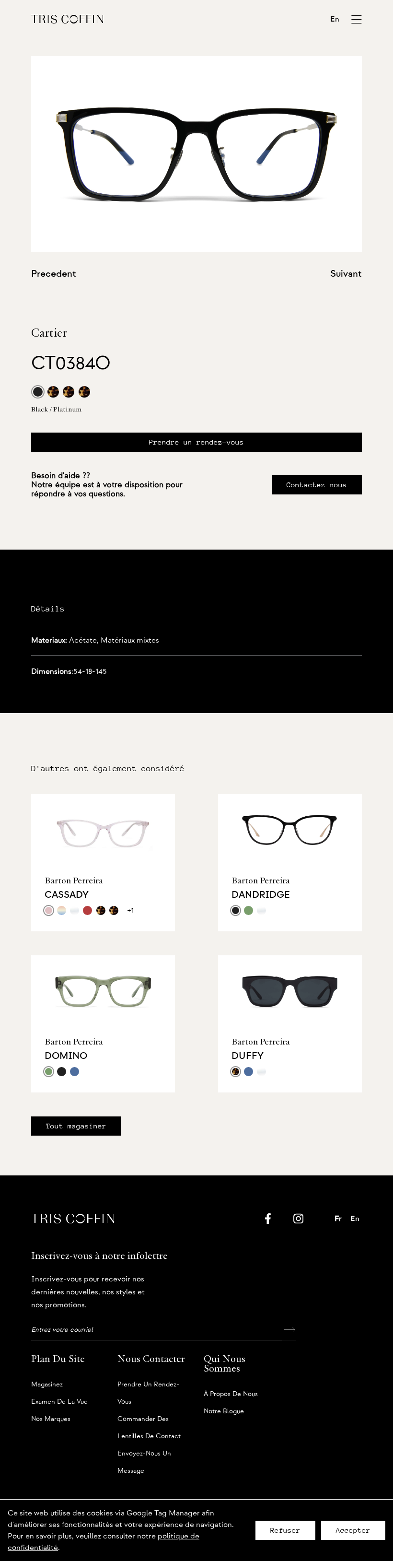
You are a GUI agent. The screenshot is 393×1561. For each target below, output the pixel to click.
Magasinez (47, 1384)
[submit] (289, 1329)
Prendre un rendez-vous (196, 442)
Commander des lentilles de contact (149, 1422)
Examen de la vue (59, 1401)
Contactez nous (317, 485)
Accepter (353, 1530)
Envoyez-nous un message (144, 1456)
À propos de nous (231, 1394)
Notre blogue (224, 1411)
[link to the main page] (67, 19)
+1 (130, 910)
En (334, 19)
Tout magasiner (76, 1126)
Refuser (285, 1530)
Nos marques (50, 1419)
